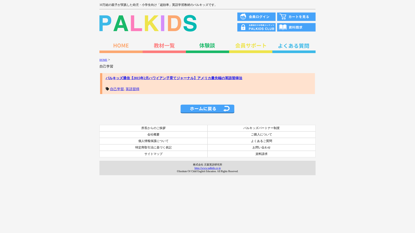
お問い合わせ (261, 147)
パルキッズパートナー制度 (261, 128)
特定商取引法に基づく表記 (153, 147)
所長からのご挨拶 (153, 128)
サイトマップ (153, 154)
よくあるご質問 (261, 141)
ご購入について (261, 134)
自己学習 (117, 89)
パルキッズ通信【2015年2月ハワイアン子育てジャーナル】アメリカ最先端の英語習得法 (174, 78)
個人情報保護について (153, 141)
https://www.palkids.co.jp (208, 168)
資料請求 (261, 154)
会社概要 (153, 134)
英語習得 (132, 89)
